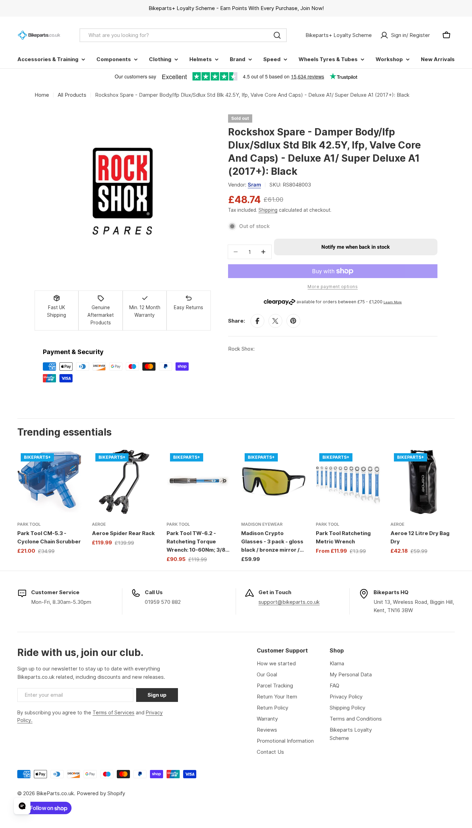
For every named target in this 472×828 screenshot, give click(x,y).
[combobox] (183, 35)
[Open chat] (22, 806)
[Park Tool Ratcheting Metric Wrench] (348, 482)
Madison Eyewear (262, 524)
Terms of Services (113, 712)
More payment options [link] (333, 286)
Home (42, 95)
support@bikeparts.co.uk (289, 602)
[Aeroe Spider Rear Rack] (124, 482)
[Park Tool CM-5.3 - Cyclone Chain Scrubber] (49, 482)
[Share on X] (275, 321)
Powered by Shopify (101, 793)
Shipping (267, 210)
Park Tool (29, 524)
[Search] (277, 35)
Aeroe (99, 524)
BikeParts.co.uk (55, 793)
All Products (72, 95)
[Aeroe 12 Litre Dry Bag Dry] (422, 482)
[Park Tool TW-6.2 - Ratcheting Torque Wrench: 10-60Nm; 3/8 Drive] (199, 482)
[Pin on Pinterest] (293, 321)
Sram (254, 184)
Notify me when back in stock (355, 247)
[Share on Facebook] (257, 321)
